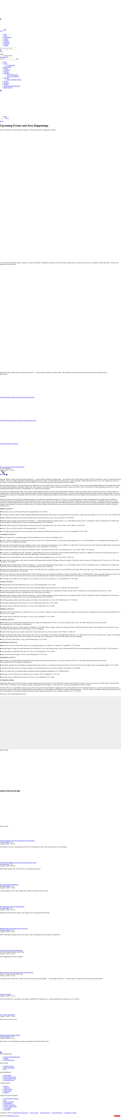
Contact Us (7, 1088)
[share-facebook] (0, 474)
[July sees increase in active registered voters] (9, 905)
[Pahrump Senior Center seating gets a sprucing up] (9, 927)
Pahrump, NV (4, 57)
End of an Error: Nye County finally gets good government (16, 972)
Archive (6, 81)
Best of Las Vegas (9, 1102)
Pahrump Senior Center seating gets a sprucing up (14, 928)
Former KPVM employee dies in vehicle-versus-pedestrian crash (18, 862)
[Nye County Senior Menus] (9, 1013)
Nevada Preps (11, 65)
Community (7, 70)
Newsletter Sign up (9, 1080)
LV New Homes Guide (10, 1106)
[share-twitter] (3, 474)
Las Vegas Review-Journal (11, 1098)
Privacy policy (34, 1112)
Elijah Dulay (5, 842)
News (5, 34)
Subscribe (6, 83)
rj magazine (7, 1109)
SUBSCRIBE (117, 1115)
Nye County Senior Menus (7, 1014)
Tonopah (6, 40)
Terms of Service (45, 1112)
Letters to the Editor (5, 994)
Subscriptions (7, 1075)
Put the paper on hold (10, 1077)
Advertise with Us (9, 1066)
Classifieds (7, 42)
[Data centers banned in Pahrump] (9, 883)
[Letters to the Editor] (9, 993)
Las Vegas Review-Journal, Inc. (19, 1112)
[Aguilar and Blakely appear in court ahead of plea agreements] (9, 839)
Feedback (6, 1092)
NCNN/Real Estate (12, 75)
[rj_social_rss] (1, 90)
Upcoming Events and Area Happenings (11, 950)
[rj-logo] (17, 27)
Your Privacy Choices (70, 1112)
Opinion (6, 39)
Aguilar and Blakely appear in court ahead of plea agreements (17, 840)
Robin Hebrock (6, 886)
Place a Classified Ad (13, 76)
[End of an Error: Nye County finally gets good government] (9, 971)
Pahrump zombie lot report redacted (10, 1035)
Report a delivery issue (10, 1078)
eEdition (6, 45)
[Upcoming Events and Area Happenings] (9, 949)
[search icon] (0, 50)
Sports (5, 35)
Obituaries (6, 43)
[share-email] (6, 474)
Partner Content (8, 87)
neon (5, 1100)
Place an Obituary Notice (14, 79)
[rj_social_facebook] (0, 90)
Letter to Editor (8, 1089)
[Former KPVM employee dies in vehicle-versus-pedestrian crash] (9, 861)
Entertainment (7, 37)
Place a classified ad (9, 1068)
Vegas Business (8, 1103)
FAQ (5, 1069)
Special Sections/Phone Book (12, 86)
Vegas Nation (7, 1108)
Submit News (7, 1091)
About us (6, 1086)
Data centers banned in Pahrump (9, 884)
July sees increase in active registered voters (12, 906)
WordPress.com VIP (13, 1115)
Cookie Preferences (57, 1112)
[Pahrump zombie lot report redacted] (9, 1033)
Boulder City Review (10, 1105)
